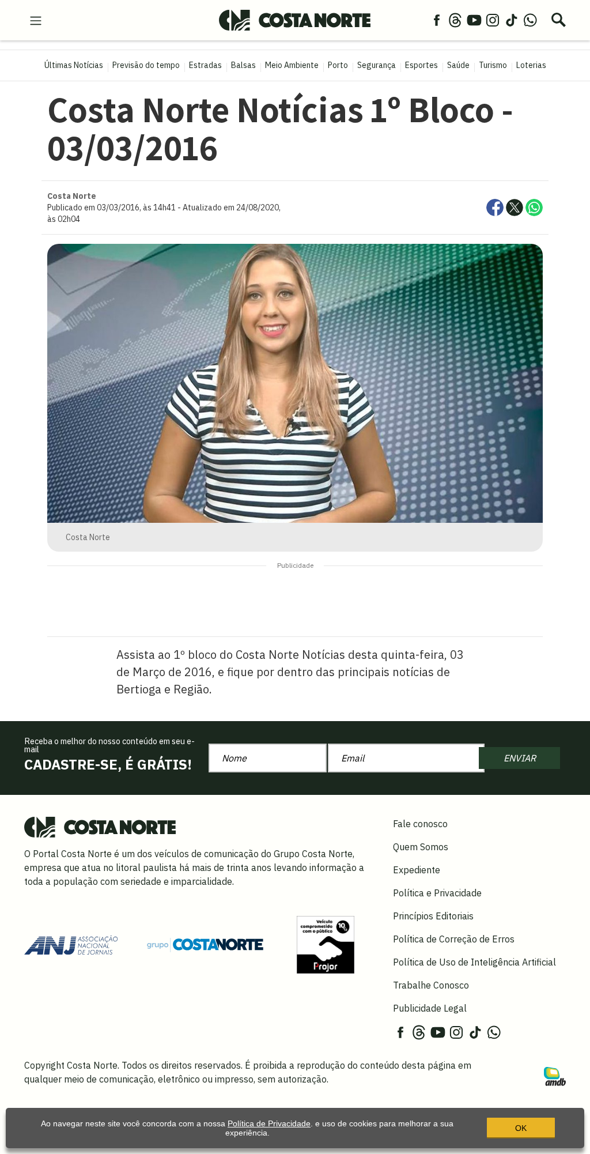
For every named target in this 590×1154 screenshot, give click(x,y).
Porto (338, 65)
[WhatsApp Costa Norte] (530, 19)
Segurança (376, 65)
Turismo (493, 65)
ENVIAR (520, 758)
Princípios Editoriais (433, 916)
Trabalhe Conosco (431, 985)
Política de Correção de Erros (454, 939)
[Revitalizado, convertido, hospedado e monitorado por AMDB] (555, 1075)
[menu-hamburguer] (36, 19)
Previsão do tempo (146, 65)
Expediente (416, 870)
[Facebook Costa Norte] (436, 19)
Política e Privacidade (437, 893)
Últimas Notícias (73, 65)
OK (521, 1128)
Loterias (531, 65)
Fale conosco (420, 823)
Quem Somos (420, 847)
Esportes (421, 65)
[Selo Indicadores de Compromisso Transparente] (325, 943)
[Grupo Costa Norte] (205, 944)
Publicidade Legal (430, 1008)
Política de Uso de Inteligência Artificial (474, 962)
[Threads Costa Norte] (455, 19)
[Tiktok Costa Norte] (511, 19)
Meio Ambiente (292, 65)
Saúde (458, 65)
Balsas (243, 65)
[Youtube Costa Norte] (474, 19)
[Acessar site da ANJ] (71, 943)
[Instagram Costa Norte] (492, 19)
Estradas (205, 65)
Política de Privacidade (269, 1123)
